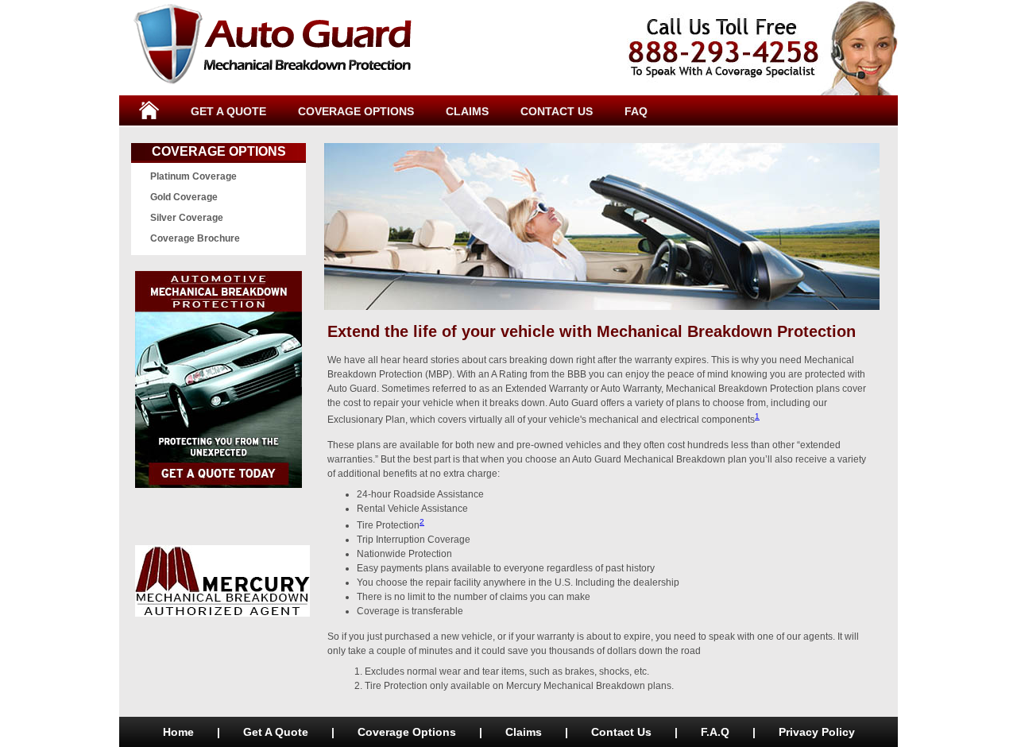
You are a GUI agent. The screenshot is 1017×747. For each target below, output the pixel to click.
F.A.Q (715, 732)
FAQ (636, 111)
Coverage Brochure (195, 238)
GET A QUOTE (228, 111)
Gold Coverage (184, 197)
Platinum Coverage (193, 176)
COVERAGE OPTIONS (356, 111)
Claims (523, 732)
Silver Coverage (186, 217)
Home (178, 732)
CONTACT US (556, 111)
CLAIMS (467, 111)
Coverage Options (219, 151)
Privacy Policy (817, 732)
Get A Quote (275, 732)
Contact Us (621, 732)
